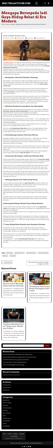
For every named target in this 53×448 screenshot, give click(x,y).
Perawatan (5, 410)
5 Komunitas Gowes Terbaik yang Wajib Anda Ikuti (15, 362)
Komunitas (5, 405)
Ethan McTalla (20, 38)
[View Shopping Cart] (49, 3)
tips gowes (13, 255)
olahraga (5, 255)
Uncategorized (6, 426)
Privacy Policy (14, 436)
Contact (9, 433)
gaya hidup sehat (19, 253)
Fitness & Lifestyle (8, 36)
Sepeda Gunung (6, 418)
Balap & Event (6, 400)
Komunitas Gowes (19, 36)
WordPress (39, 443)
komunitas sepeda (43, 253)
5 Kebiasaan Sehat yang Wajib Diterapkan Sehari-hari (39, 288)
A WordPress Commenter (8, 374)
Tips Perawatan (6, 420)
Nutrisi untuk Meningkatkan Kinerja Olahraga (13, 364)
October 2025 (6, 390)
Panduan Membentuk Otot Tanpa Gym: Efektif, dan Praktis (13, 326)
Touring (4, 423)
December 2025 (6, 385)
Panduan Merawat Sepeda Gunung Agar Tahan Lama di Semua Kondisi (19, 357)
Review (4, 415)
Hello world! (17, 374)
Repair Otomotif (6, 413)
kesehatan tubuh (31, 253)
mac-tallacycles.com (16, 3)
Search (47, 345)
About (4, 433)
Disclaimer (22, 433)
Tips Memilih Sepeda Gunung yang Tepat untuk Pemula (16, 359)
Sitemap (15, 433)
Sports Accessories (15, 443)
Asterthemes (25, 443)
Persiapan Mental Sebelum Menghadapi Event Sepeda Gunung (17, 354)
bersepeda (9, 253)
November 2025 (7, 387)
